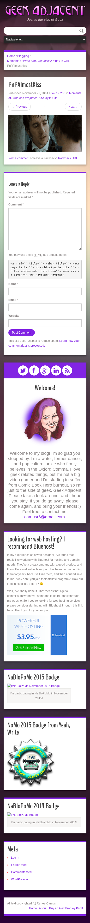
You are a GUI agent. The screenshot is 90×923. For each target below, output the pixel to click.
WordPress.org (20, 879)
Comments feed (21, 872)
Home (11, 56)
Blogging (23, 56)
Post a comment (18, 158)
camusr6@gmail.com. (45, 516)
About (43, 908)
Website (13, 315)
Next (73, 106)
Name (13, 284)
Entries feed (19, 865)
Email (13, 300)
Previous (19, 106)
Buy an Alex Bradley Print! (66, 908)
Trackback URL (68, 158)
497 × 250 (58, 93)
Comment (16, 204)
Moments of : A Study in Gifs (38, 61)
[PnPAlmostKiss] (45, 133)
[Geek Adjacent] (45, 10)
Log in (15, 857)
